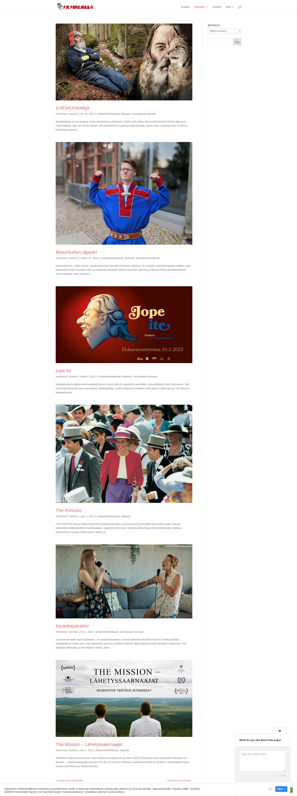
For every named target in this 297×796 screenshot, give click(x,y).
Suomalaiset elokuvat (144, 113)
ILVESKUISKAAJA (72, 108)
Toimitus (73, 113)
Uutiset (217, 7)
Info (228, 7)
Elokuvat (199, 7)
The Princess (69, 510)
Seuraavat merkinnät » (179, 780)
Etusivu (185, 7)
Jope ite (63, 370)
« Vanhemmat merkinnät (69, 780)
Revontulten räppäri (76, 252)
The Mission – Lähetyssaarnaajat (89, 744)
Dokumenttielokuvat (108, 113)
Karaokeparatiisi (72, 626)
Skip (270, 789)
